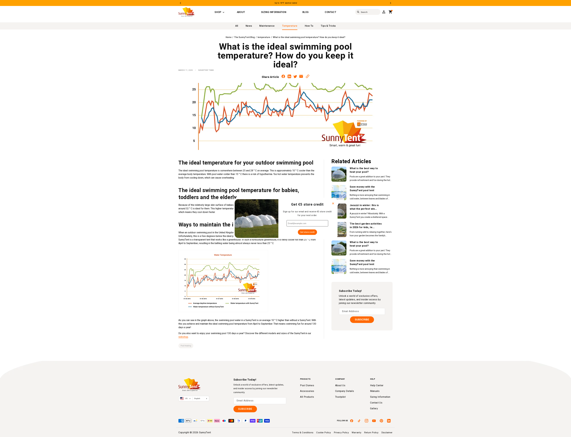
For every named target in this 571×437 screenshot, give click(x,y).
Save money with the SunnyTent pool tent (362, 188)
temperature (289, 26)
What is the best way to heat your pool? (364, 170)
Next (391, 3)
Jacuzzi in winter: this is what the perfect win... (364, 207)
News (249, 26)
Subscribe (362, 319)
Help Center (376, 385)
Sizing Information (380, 397)
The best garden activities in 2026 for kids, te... (366, 225)
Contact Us (376, 403)
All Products (307, 397)
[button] (218, 12)
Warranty (356, 432)
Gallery (374, 408)
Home (229, 37)
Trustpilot (340, 397)
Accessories (307, 391)
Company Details (344, 391)
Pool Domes (307, 385)
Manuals (374, 391)
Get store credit (307, 232)
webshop (183, 337)
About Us (340, 385)
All (236, 26)
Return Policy (371, 432)
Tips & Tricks (328, 26)
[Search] (358, 12)
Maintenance (267, 26)
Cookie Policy (323, 432)
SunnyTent (205, 432)
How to (309, 26)
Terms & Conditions (302, 432)
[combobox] (367, 12)
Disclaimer (387, 432)
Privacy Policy (341, 432)
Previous (180, 3)
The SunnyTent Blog (244, 37)
